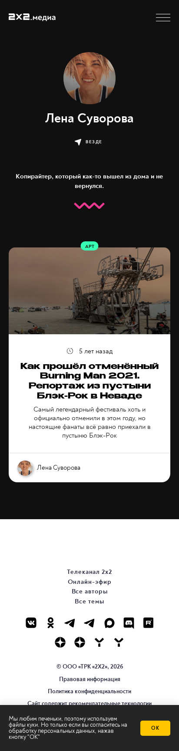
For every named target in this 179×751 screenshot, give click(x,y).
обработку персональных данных (52, 731)
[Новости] (118, 642)
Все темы (89, 601)
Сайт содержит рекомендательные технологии (89, 703)
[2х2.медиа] (79, 642)
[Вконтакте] (31, 622)
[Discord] (128, 622)
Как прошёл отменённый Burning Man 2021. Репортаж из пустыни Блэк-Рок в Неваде (89, 382)
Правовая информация (89, 679)
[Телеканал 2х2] (70, 622)
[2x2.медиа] (89, 622)
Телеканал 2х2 (89, 572)
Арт (89, 246)
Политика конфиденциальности (89, 691)
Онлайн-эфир (90, 582)
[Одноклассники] (50, 622)
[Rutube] (148, 622)
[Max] (109, 622)
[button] (163, 17)
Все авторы (90, 591)
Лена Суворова (58, 468)
